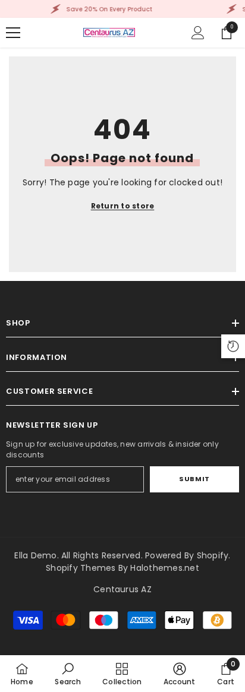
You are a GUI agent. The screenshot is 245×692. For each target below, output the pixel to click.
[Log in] (198, 32)
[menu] (13, 33)
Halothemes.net (164, 568)
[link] (67, 674)
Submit (194, 479)
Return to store (123, 206)
